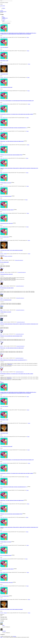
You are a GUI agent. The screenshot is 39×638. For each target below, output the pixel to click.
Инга (4, 158)
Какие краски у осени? (4, 60)
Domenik (5, 253)
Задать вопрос (2, 5)
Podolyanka (5, 423)
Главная (1, 10)
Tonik (4, 172)
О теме (3, 20)
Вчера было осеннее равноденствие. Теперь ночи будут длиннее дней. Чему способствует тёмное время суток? (19, 168)
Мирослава (2, 272)
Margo (4, 226)
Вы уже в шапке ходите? (4, 236)
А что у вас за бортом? (4, 47)
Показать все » (9, 364)
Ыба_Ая (4, 50)
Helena (4, 186)
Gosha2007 (4, 240)
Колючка (1, 77)
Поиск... (1, 0)
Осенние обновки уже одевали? (5, 182)
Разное (28, 37)
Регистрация (4, 11)
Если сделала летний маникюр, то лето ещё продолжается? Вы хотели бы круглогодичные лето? (17, 100)
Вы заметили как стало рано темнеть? (7, 209)
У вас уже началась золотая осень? (6, 87)
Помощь (3, 8)
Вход (1, 11)
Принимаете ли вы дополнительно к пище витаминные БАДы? (11, 154)
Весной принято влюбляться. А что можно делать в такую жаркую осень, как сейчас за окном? (16, 114)
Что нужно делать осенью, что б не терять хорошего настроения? (11, 250)
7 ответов (17, 371)
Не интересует (20, 260)
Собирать (1, 268)
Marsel (4, 117)
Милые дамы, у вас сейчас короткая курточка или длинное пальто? (12, 141)
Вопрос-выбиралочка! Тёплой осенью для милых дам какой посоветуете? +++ (13, 127)
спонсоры (14, 636)
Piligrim (4, 37)
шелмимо (4, 90)
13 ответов (19, 272)
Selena (1, 37)
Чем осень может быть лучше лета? (6, 223)
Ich (3, 199)
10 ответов (16, 260)
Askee (1, 637)
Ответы (3, 17)
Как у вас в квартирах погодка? (5, 196)
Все (2, 16)
